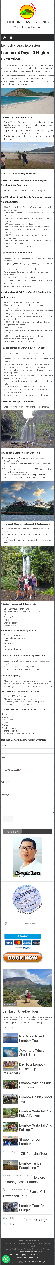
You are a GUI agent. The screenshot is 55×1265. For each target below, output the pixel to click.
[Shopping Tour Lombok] (10, 1141)
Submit (8, 819)
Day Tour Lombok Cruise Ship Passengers (24, 1069)
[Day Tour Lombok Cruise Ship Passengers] (10, 1066)
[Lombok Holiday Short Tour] (10, 1098)
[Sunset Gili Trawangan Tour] (15, 1190)
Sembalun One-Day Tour (20, 1011)
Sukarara (13, 218)
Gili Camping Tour (34, 1154)
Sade (10, 224)
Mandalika (13, 235)
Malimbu (30, 336)
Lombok (4, 65)
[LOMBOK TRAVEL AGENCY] (4, 37)
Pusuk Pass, (14, 311)
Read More (7, 1027)
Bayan (11, 330)
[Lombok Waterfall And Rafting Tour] (10, 1127)
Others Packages (10, 1005)
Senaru (19, 328)
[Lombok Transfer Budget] (10, 1207)
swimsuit (7, 722)
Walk (11, 322)
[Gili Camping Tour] (11, 1152)
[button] (6, 1259)
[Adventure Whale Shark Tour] (10, 1052)
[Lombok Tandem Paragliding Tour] (10, 1165)
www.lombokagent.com (27, 1257)
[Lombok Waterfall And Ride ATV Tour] (10, 1113)
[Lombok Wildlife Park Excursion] (10, 1084)
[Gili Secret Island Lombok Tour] (10, 1038)
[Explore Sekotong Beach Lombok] (18, 1175)
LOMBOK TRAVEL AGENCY (27, 22)
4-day (25, 630)
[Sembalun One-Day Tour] (27, 988)
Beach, (22, 229)
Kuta (31, 65)
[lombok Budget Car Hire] (14, 1218)
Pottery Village (33, 213)
